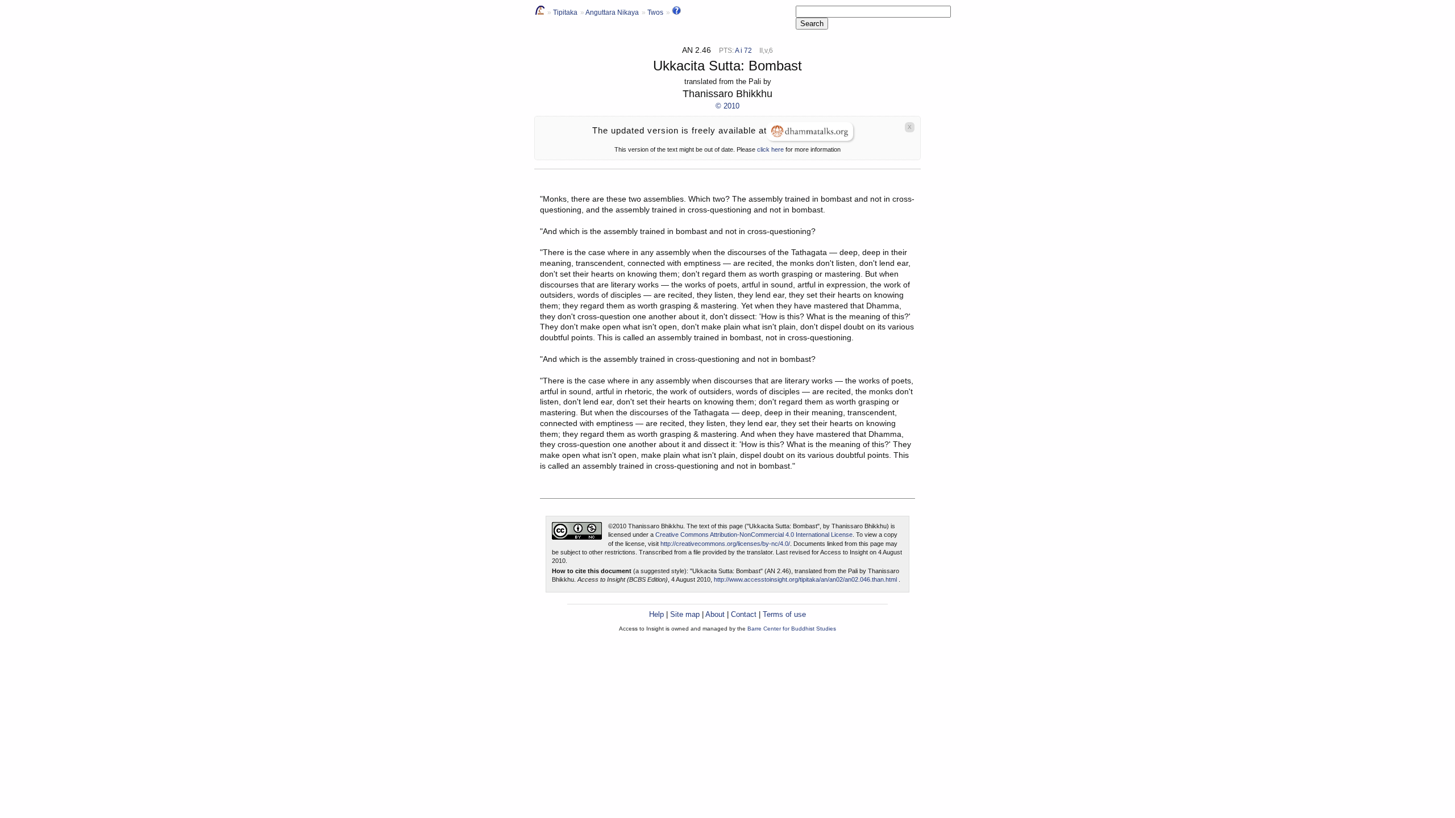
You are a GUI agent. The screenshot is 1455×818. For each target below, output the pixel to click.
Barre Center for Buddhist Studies (791, 628)
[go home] (539, 12)
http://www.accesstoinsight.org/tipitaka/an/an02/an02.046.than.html (805, 579)
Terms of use (784, 614)
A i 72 (743, 50)
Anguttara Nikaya (612, 12)
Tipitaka (565, 12)
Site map (685, 614)
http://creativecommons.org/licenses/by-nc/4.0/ (725, 543)
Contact (743, 614)
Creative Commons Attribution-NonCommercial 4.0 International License (754, 534)
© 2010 (727, 106)
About (715, 614)
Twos (655, 12)
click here (770, 149)
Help (656, 614)
